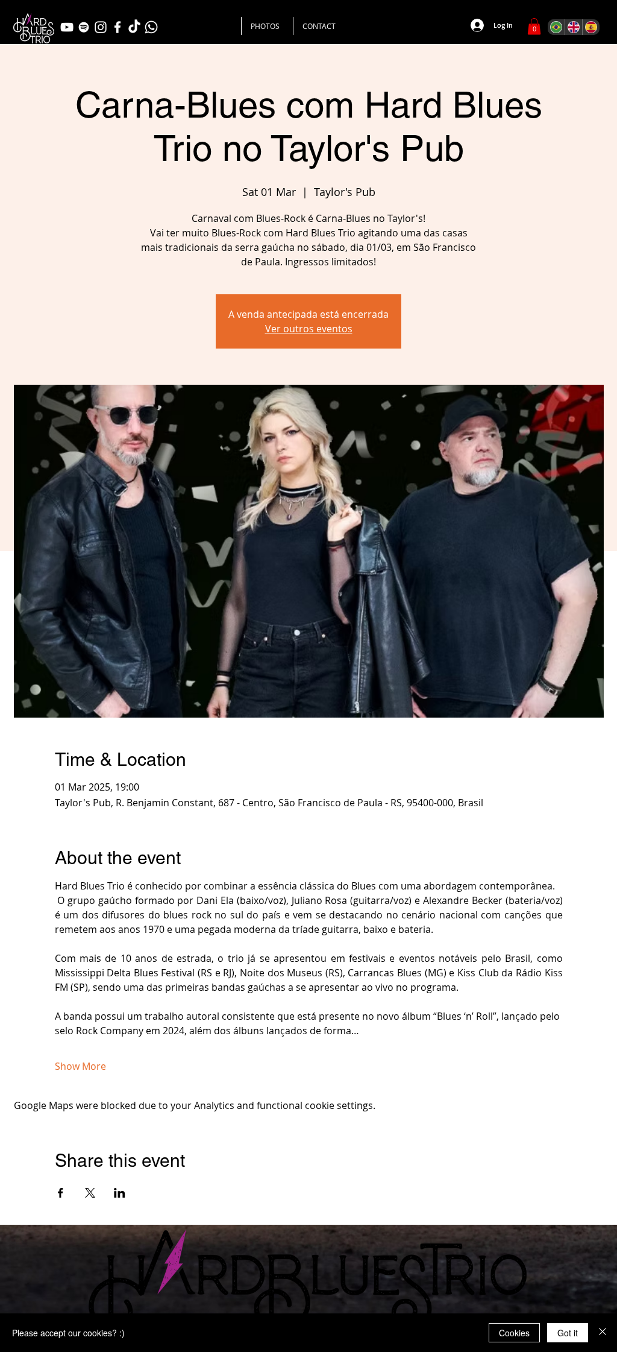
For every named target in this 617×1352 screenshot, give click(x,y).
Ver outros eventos (308, 328)
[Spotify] (84, 27)
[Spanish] (591, 27)
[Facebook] (117, 27)
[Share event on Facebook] (60, 1193)
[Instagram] (100, 27)
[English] (573, 27)
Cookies (514, 1333)
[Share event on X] (90, 1193)
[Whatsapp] (151, 27)
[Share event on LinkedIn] (119, 1193)
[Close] (602, 1332)
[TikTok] (134, 27)
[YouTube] (67, 27)
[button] (534, 26)
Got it (567, 1333)
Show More (80, 1066)
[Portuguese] (556, 27)
